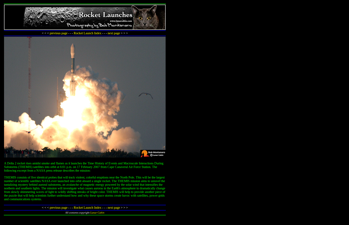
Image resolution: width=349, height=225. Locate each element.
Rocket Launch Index (87, 33)
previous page (58, 33)
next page (114, 33)
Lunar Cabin (97, 212)
